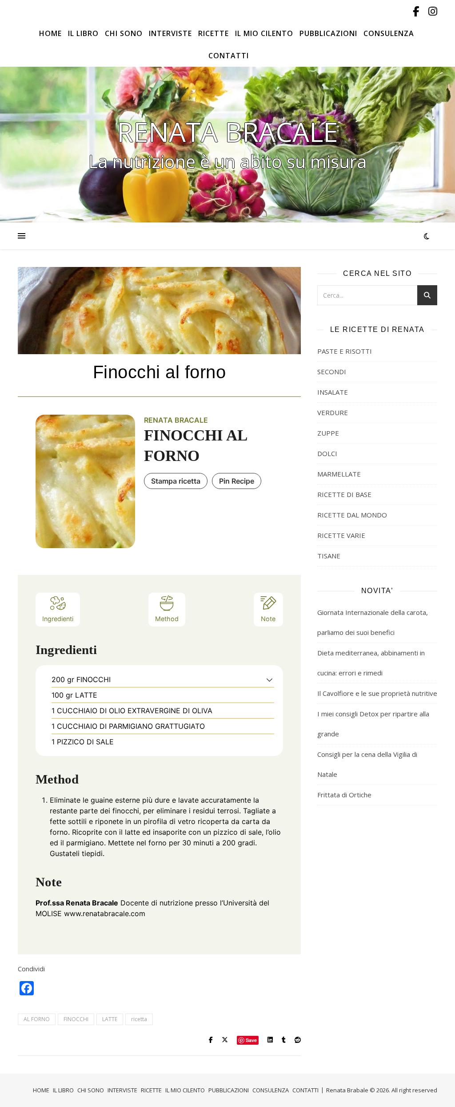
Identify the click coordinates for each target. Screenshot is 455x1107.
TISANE (328, 555)
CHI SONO (124, 33)
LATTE (109, 1019)
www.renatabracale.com (104, 913)
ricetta (139, 1019)
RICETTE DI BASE (344, 494)
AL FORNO (37, 1019)
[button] (269, 679)
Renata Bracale (227, 131)
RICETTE (213, 33)
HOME (50, 33)
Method (167, 618)
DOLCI (327, 453)
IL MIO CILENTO (264, 33)
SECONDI (331, 371)
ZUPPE (328, 432)
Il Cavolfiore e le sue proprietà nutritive (377, 693)
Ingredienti (57, 618)
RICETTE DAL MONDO (352, 514)
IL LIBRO (83, 33)
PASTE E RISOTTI (344, 351)
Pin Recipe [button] (236, 481)
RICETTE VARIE (341, 535)
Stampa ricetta (175, 481)
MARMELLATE (339, 473)
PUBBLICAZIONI (328, 33)
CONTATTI (228, 56)
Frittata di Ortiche (344, 794)
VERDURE (332, 412)
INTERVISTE (170, 33)
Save (251, 1040)
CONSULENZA (388, 33)
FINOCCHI (76, 1019)
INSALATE (332, 392)
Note (268, 618)
